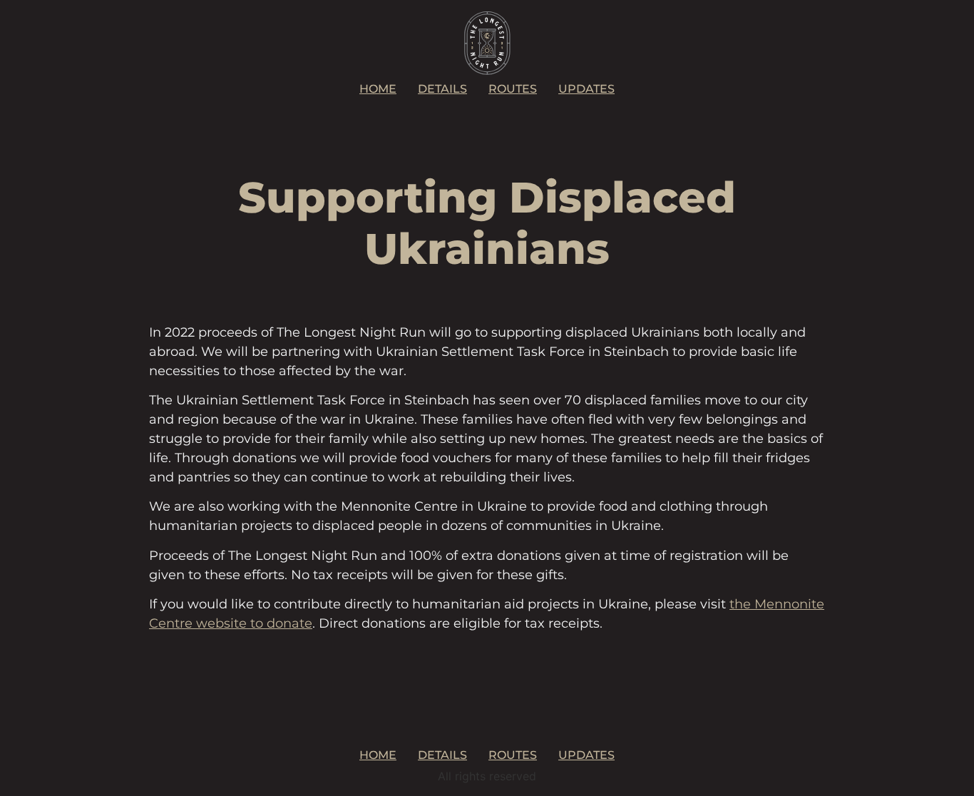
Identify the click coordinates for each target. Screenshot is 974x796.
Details (442, 89)
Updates (586, 89)
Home (377, 89)
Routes (512, 89)
